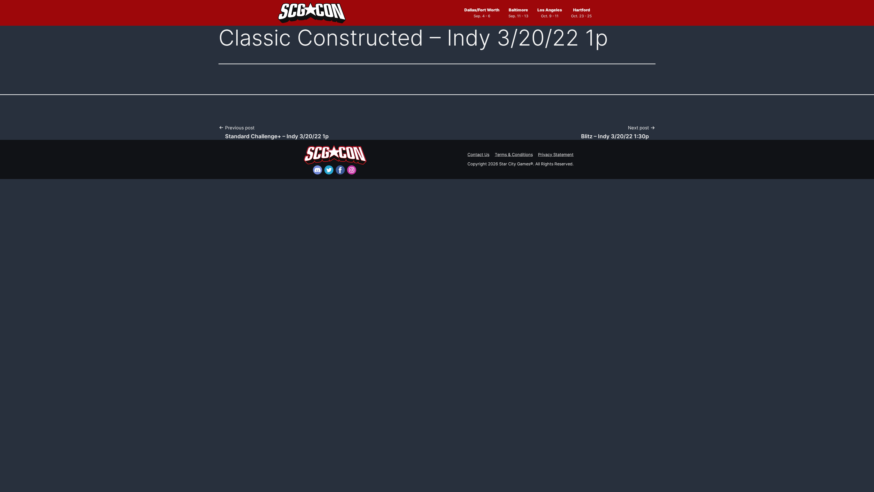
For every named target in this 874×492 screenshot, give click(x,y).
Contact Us (478, 154)
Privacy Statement (556, 154)
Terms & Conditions (514, 154)
